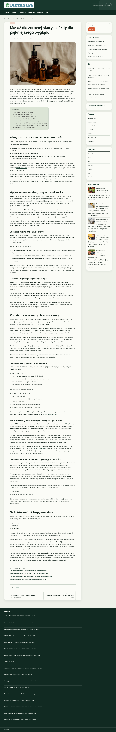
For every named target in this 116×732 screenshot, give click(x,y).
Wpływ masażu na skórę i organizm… (23, 114)
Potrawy (31, 12)
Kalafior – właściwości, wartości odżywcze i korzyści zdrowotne (20, 648)
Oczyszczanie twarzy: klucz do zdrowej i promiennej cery (28, 570)
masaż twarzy (56, 179)
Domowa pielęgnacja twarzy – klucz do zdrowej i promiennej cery (31, 576)
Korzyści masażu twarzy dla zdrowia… (24, 120)
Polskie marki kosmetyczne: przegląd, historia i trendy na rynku (102, 206)
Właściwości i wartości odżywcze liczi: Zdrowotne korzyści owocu (21, 635)
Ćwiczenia (22, 12)
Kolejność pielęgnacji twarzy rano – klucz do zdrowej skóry (29, 573)
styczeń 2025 (91, 133)
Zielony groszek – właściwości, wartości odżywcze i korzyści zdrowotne (23, 681)
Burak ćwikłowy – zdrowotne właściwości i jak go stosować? (19, 642)
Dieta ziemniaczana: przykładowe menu (98, 88)
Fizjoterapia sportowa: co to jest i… (97, 53)
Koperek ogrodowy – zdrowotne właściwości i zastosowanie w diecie (102, 191)
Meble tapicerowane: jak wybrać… (97, 45)
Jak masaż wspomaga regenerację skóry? (27, 118)
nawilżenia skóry (21, 168)
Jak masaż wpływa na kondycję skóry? (26, 116)
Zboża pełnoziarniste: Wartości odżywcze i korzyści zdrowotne (20, 623)
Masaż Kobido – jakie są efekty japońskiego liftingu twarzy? (31, 123)
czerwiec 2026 (92, 118)
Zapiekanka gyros (9, 661)
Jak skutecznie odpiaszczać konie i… (97, 49)
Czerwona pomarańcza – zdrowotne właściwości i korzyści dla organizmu (23, 668)
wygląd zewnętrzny (40, 448)
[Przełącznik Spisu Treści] (45, 110)
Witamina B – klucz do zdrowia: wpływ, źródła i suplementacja (20, 719)
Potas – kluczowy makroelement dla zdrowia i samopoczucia (20, 713)
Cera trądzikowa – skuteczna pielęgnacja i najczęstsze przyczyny (102, 237)
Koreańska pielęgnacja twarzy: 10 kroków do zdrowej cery (28, 579)
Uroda (14, 12)
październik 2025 (92, 122)
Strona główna (7, 18)
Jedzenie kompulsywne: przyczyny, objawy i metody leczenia (20, 615)
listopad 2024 (91, 141)
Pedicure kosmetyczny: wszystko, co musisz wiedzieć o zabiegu (102, 222)
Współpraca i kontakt (98, 5)
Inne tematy (91, 165)
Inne (47, 12)
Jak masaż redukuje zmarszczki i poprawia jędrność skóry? (31, 125)
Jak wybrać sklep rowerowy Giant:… (97, 41)
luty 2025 (90, 129)
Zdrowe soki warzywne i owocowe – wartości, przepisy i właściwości (22, 655)
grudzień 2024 (92, 137)
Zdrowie (40, 12)
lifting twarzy (69, 424)
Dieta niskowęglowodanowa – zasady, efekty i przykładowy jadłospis (22, 629)
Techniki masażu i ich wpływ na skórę (24, 127)
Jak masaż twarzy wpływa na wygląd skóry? (27, 122)
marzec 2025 (91, 126)
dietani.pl (39, 38)
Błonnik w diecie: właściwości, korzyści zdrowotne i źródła (19, 700)
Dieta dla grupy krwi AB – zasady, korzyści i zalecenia (18, 674)
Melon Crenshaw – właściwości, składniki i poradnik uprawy (19, 694)
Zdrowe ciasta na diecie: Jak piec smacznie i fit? (16, 687)
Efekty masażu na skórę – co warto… (23, 112)
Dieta (7, 12)
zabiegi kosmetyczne (49, 414)
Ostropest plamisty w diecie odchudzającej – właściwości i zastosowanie (23, 706)
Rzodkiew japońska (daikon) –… (96, 56)
